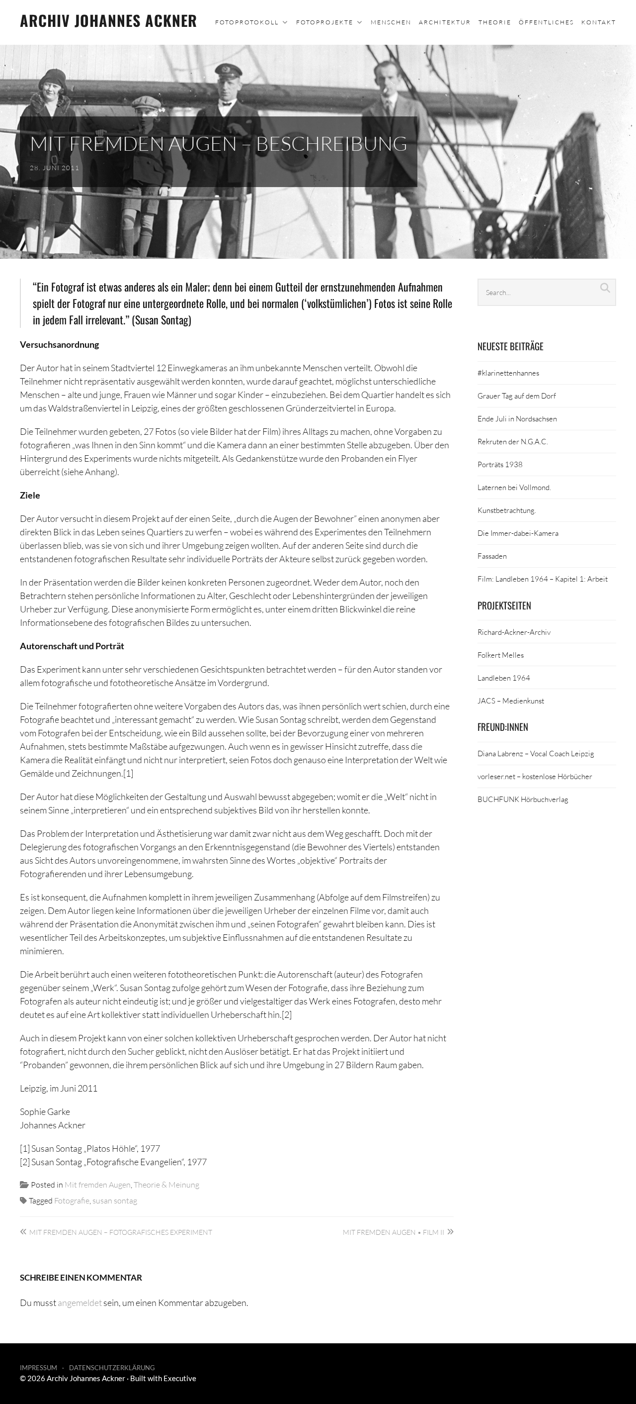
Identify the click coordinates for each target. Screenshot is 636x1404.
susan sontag (114, 1200)
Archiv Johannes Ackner (108, 20)
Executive (179, 1378)
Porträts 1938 (500, 464)
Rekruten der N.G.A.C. (512, 441)
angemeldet (80, 1302)
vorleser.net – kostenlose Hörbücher (534, 776)
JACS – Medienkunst (510, 700)
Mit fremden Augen (98, 1184)
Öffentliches (546, 22)
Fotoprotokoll (247, 22)
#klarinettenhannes (508, 372)
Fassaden (492, 555)
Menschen (391, 22)
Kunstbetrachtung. (506, 509)
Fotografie (71, 1200)
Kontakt (598, 22)
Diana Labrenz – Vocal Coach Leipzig (535, 753)
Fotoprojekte (324, 22)
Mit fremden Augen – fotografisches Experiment (120, 1232)
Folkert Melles (500, 654)
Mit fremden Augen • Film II (393, 1232)
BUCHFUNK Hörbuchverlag (522, 799)
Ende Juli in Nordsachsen (517, 418)
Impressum (38, 1368)
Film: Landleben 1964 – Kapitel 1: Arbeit (542, 578)
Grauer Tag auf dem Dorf (516, 395)
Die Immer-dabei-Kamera (517, 532)
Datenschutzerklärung (112, 1368)
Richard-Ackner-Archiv (514, 631)
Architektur (445, 22)
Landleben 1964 (503, 677)
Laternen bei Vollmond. (514, 487)
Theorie (494, 22)
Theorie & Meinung (166, 1184)
